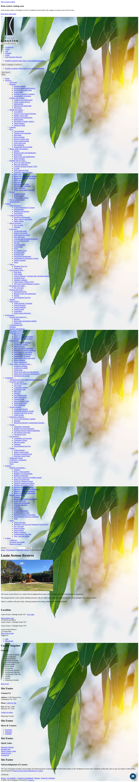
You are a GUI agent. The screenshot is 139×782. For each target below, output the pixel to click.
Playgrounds (18, 335)
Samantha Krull (19, 278)
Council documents (16, 215)
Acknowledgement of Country (24, 207)
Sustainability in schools (22, 356)
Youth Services (6, 753)
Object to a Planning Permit (23, 481)
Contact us (13, 540)
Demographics (19, 209)
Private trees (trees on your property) (26, 372)
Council (8, 204)
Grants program (19, 450)
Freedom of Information (22, 217)
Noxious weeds (19, 252)
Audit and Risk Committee (23, 303)
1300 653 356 (11, 703)
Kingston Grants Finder (22, 456)
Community (9, 378)
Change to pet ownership (22, 133)
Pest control (18, 509)
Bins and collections (21, 164)
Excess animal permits (21, 141)
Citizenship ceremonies (22, 427)
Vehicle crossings (20, 260)
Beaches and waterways (18, 317)
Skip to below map (7, 618)
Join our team (18, 225)
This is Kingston (19, 405)
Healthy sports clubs (21, 116)
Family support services (22, 102)
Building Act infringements (23, 474)
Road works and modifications (24, 157)
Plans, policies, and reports (23, 219)
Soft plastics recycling (21, 184)
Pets (11, 129)
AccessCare (5, 755)
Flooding (13, 327)
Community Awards (21, 409)
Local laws (13, 229)
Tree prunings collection (22, 186)
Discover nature (19, 346)
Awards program (15, 407)
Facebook (8, 730)
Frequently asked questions (23, 172)
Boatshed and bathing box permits (25, 499)
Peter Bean (17, 272)
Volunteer (17, 227)
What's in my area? (20, 403)
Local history (18, 213)
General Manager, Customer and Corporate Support (31, 276)
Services (8, 80)
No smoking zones (20, 251)
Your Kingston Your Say (22, 297)
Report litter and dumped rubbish (25, 176)
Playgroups (18, 108)
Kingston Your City (20, 266)
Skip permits (18, 182)
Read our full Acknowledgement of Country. (28, 771)
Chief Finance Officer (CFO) (24, 282)
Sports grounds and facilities (23, 337)
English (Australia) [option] (24, 68)
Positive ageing (19, 196)
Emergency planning (17, 417)
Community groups (20, 440)
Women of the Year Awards (23, 413)
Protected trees (19, 254)
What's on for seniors (21, 198)
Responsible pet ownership (23, 147)
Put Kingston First (20, 292)
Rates (11, 520)
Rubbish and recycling (17, 161)
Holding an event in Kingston (24, 429)
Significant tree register (22, 376)
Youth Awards (19, 415)
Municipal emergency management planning (29, 423)
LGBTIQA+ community (18, 460)
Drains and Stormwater (22, 503)
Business (13, 84)
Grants (12, 448)
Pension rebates (19, 528)
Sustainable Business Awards (24, 411)
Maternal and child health (22, 106)
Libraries (13, 127)
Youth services (15, 202)
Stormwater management (22, 256)
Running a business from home (24, 515)
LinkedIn (8, 734)
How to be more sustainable (23, 348)
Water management (20, 362)
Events (12, 425)
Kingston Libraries (7, 747)
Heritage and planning (21, 211)
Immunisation (18, 104)
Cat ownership (19, 131)
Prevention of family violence (24, 121)
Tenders (12, 299)
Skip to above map (7, 633)
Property (8, 466)
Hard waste (18, 174)
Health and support (16, 110)
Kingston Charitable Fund (23, 454)
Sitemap (37, 778)
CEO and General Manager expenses (26, 284)
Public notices (18, 221)
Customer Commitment (25, 778)
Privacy (3, 778)
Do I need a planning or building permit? (28, 477)
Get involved (14, 436)
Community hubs (20, 389)
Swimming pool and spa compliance (26, 517)
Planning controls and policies (24, 483)
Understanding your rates (22, 534)
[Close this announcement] (2, 16)
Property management (17, 495)
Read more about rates (8, 14)
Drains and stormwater (21, 479)
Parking (16, 151)
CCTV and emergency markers (24, 419)
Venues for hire (19, 399)
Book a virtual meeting (22, 472)
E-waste (16, 168)
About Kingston (15, 206)
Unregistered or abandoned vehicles (26, 258)
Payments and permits (17, 286)
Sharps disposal (19, 123)
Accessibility (18, 112)
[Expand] (25, 98)
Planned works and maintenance (25, 153)
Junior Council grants (21, 452)
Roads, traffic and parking (18, 149)
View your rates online (21, 536)
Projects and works (16, 290)
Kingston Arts (5, 749)
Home (3, 550)
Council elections (20, 305)
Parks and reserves (16, 333)
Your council (14, 301)
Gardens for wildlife (21, 368)
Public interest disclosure (22, 313)
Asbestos (17, 470)
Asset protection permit (22, 235)
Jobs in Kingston (15, 223)
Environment (9, 315)
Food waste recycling (21, 170)
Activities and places (17, 382)
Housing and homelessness (23, 117)
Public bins (18, 180)
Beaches (17, 319)
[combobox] (12, 64)
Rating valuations (20, 532)
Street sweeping (19, 159)
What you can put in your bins (24, 190)
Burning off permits (20, 233)
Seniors (12, 192)
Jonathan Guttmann (20, 280)
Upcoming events (20, 434)
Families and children (17, 98)
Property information (21, 511)
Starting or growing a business (24, 94)
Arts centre (13, 82)
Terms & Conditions (48, 778)
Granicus (31, 780)
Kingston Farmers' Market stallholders (27, 430)
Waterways (18, 323)
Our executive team (16, 270)
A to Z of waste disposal (22, 162)
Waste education (19, 188)
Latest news (18, 268)
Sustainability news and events (24, 358)
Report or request (15, 544)
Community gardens (21, 344)
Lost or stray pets (20, 143)
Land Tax (17, 507)
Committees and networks (23, 438)
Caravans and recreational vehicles (26, 239)
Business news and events (23, 90)
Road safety (18, 155)
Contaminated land (16, 325)
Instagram (8, 732)
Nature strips (18, 247)
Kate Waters (18, 274)
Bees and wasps (19, 237)
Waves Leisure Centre (17, 200)
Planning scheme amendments (24, 491)
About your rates (19, 522)
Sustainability (14, 340)
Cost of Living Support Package (25, 114)
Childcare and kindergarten (23, 100)
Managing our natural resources (25, 350)
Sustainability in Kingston (23, 354)
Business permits (19, 86)
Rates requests (19, 530)
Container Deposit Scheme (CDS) (25, 166)
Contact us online (7, 712)
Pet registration (19, 145)
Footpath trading (19, 245)
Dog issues (17, 135)
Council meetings (20, 307)
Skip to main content (8, 2)
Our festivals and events (22, 432)
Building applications (21, 475)
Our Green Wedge (16, 331)
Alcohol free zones (20, 231)
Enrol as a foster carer (21, 139)
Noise (16, 249)
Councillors (18, 311)
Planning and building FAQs (24, 485)
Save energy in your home (23, 352)
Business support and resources (24, 88)
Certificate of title (20, 501)
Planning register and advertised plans (27, 489)
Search (3, 548)
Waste (16, 262)
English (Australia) (24, 61)
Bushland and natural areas (23, 339)
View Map (30, 614)
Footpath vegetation (20, 366)
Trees (16, 519)
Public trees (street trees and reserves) (26, 374)
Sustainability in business (22, 96)
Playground (9, 641)
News (12, 264)
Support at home (19, 125)
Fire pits (16, 243)
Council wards (19, 309)
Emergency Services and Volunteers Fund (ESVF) (31, 524)
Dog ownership (19, 137)
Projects (16, 295)
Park (6, 639)
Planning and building (17, 468)
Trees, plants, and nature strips (20, 364)
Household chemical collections (25, 178)
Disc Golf (17, 391)
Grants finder (18, 92)
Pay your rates (19, 288)
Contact (8, 538)
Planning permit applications (23, 487)
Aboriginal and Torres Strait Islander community (26, 380)
